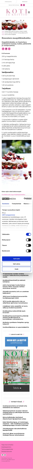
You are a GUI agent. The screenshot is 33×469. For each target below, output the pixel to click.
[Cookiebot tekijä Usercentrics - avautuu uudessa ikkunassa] (24, 199)
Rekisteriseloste (6, 451)
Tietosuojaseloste (7, 449)
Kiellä (16, 269)
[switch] (28, 239)
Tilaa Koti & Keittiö (7, 445)
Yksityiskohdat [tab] (16, 203)
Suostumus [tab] (5, 203)
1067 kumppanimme (8, 215)
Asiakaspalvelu (6, 447)
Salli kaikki (16, 258)
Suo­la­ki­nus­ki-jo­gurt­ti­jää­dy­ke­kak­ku (13, 194)
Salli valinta (16, 264)
